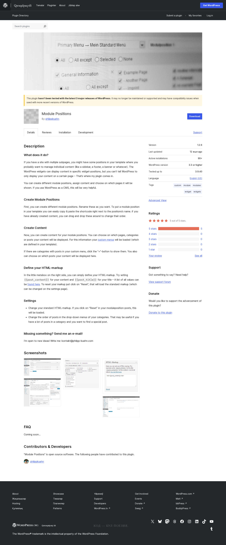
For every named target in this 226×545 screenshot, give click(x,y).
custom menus (106, 239)
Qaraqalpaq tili (49, 525)
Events (138, 498)
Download (194, 116)
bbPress (181, 503)
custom (177, 185)
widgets (197, 191)
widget (188, 191)
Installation (65, 132)
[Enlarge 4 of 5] (135, 362)
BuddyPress (183, 508)
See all (198, 255)
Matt (179, 498)
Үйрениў (98, 493)
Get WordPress (211, 5)
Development (85, 132)
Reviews (47, 132)
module (187, 185)
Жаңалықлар (19, 498)
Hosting (16, 503)
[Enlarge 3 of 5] (96, 362)
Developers (100, 503)
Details (31, 132)
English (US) (196, 178)
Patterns (57, 508)
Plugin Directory (20, 15)
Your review (155, 255)
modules (197, 185)
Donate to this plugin (160, 312)
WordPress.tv (102, 508)
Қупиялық (17, 508)
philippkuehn (52, 118)
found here (34, 284)
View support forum (160, 281)
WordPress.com (185, 493)
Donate (140, 503)
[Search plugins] (45, 26)
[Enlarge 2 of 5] (56, 382)
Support (197, 132)
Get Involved (141, 493)
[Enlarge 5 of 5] (135, 400)
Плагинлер (58, 503)
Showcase (58, 493)
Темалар (58, 498)
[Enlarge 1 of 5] (56, 362)
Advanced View (158, 200)
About (15, 493)
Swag (139, 508)
